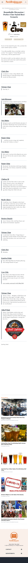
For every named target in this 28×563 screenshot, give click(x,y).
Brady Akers (6, 200)
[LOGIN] (25, 2)
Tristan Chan (6, 87)
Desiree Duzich (6, 218)
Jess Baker (5, 120)
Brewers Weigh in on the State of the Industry (12, 494)
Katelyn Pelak (6, 258)
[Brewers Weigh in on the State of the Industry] (14, 484)
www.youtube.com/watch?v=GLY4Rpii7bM (13, 283)
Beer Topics (3, 420)
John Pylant (5, 310)
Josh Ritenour (6, 99)
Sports (11, 471)
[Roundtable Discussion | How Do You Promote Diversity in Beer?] (14, 509)
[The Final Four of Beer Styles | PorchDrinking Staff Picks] (14, 458)
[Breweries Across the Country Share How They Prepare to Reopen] (14, 407)
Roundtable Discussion (9, 8)
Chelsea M (5, 179)
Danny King (5, 138)
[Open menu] (2, 2)
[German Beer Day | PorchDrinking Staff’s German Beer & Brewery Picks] (14, 433)
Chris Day (5, 71)
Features (7, 420)
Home (3, 8)
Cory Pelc (5, 272)
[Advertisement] (14, 372)
